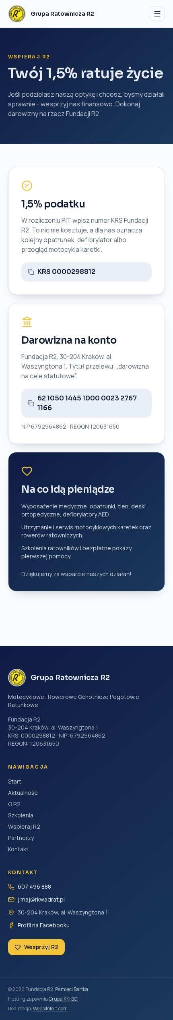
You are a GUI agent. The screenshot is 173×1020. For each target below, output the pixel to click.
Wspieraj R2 (24, 826)
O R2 (14, 804)
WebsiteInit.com (50, 1008)
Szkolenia (20, 815)
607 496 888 (34, 886)
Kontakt (18, 849)
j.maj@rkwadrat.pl (41, 899)
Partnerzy (21, 838)
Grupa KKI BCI (63, 998)
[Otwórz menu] (157, 13)
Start (14, 781)
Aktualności (23, 792)
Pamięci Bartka (71, 989)
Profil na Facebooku (44, 925)
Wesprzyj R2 (41, 947)
